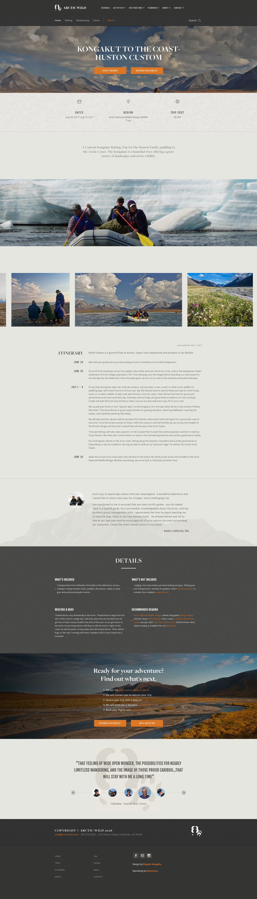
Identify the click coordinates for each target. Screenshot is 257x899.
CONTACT (98, 876)
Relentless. (152, 870)
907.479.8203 (88, 834)
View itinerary (110, 71)
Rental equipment (185, 588)
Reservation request (147, 71)
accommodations (141, 709)
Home (58, 20)
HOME (58, 856)
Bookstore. (172, 625)
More (110, 20)
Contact (178, 8)
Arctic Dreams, (155, 618)
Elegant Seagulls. (152, 864)
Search (193, 20)
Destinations (135, 8)
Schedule (105, 8)
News (96, 870)
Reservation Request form (134, 690)
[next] (253, 300)
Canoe (96, 20)
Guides (97, 863)
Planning (152, 8)
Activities (118, 8)
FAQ (95, 856)
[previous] (4, 300)
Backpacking (82, 20)
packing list (144, 705)
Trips (57, 863)
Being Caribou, (186, 615)
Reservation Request (110, 723)
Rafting (68, 20)
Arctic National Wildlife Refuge (147, 615)
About (166, 8)
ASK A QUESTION (147, 723)
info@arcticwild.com (66, 834)
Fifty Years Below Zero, (164, 622)
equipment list (162, 592)
